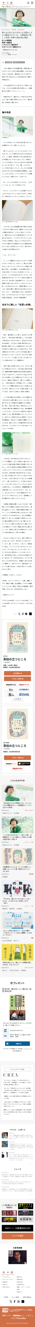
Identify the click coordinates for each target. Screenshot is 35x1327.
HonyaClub (24, 694)
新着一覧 (19, 1277)
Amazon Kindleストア (11, 763)
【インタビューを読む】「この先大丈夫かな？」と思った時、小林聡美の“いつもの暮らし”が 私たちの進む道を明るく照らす (17, 1082)
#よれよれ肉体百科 (7, 940)
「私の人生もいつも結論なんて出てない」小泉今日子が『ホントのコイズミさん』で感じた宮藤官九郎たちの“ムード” (17, 1104)
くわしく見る (16, 679)
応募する (13, 1044)
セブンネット (11, 689)
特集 (18, 1289)
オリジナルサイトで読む (17, 1069)
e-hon (11, 694)
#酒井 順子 (12, 908)
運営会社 (5, 1282)
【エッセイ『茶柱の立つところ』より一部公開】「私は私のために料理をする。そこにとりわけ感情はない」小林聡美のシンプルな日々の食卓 (17, 1090)
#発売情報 (4, 877)
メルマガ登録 (17, 1236)
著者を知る (20, 1279)
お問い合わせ (6, 1287)
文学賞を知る (20, 1284)
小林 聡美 (8, 62)
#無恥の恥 (4, 908)
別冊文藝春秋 (27, 1297)
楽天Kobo (17, 768)
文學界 (6, 1297)
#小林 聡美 (16, 813)
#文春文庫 (23, 970)
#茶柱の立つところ (7, 813)
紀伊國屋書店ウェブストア (24, 689)
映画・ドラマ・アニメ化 (23, 1287)
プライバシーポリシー (8, 1279)
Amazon (11, 684)
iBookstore (24, 763)
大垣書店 (17, 699)
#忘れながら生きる (14, 970)
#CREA (7, 53)
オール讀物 (15, 1297)
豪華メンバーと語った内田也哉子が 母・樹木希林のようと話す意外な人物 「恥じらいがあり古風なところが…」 (17, 1112)
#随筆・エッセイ (12, 54)
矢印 (31, 1163)
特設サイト (20, 1292)
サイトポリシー (7, 1277)
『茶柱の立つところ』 (17, 91)
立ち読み (16, 673)
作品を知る (20, 1282)
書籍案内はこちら (17, 1228)
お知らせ (5, 1284)
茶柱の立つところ (18, 62)
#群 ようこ (16, 940)
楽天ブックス (24, 684)
